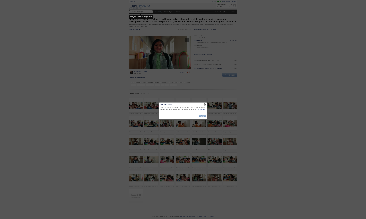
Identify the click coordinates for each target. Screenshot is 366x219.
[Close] (204, 104)
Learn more (201, 109)
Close (202, 116)
